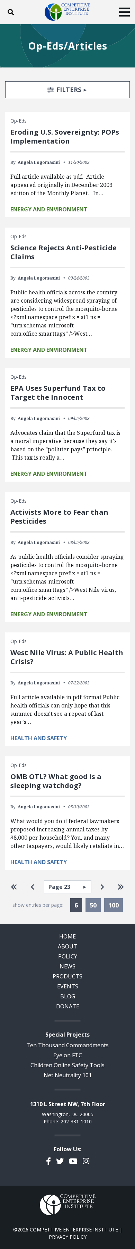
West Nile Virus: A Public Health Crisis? (66, 657)
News (67, 966)
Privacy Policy (68, 1237)
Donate (67, 1006)
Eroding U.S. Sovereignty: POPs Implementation (64, 136)
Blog (67, 996)
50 (93, 905)
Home (67, 936)
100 (113, 905)
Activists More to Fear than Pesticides (59, 516)
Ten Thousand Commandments (67, 1045)
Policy (67, 956)
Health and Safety (38, 738)
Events (67, 986)
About (67, 946)
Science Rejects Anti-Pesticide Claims (63, 252)
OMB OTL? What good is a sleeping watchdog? (55, 781)
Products (67, 976)
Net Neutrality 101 (68, 1075)
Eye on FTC (67, 1055)
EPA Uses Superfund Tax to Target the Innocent (58, 393)
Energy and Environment (49, 209)
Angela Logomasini (39, 162)
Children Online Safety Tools (67, 1065)
